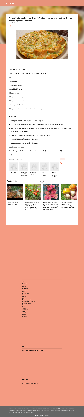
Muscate (24, 305)
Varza (24, 311)
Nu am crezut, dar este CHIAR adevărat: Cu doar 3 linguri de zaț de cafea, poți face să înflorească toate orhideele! (51, 206)
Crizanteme (25, 293)
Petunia (9, 3)
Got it (47, 415)
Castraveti (25, 288)
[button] (10, 26)
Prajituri (24, 316)
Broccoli (24, 283)
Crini (23, 291)
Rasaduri (24, 313)
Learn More (39, 415)
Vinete (24, 308)
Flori (23, 298)
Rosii (23, 306)
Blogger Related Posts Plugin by (13, 212)
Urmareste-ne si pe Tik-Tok (30, 383)
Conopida (25, 290)
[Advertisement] (42, 238)
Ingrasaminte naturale (28, 301)
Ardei (23, 281)
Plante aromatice (27, 303)
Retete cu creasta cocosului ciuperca (12, 203)
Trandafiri (25, 309)
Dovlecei (24, 295)
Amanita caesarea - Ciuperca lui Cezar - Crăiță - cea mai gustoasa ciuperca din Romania (69, 205)
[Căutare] (82, 3)
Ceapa (24, 286)
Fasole (24, 296)
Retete (62, 158)
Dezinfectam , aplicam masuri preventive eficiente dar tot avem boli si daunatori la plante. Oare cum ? (32, 206)
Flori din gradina (27, 300)
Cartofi (24, 285)
